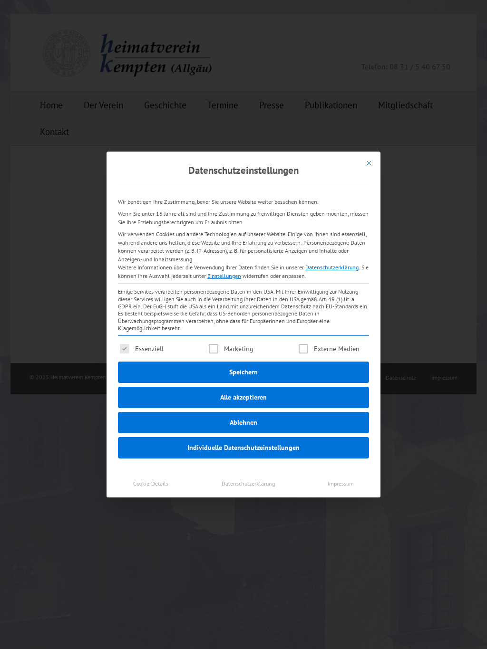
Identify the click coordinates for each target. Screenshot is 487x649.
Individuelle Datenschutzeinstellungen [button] (243, 447)
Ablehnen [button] (243, 422)
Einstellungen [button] (224, 275)
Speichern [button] (243, 372)
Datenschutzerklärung (332, 267)
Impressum (341, 483)
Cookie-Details (150, 483)
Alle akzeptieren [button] (243, 397)
